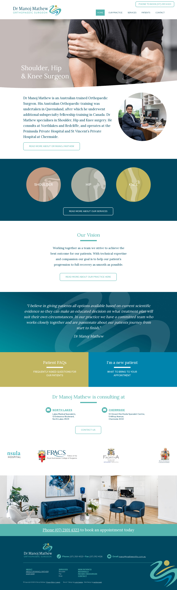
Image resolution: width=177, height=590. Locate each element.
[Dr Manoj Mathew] (37, 10)
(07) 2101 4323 (76, 556)
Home (100, 12)
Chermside (117, 410)
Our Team (30, 574)
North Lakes (62, 410)
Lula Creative (79, 582)
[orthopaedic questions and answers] (44, 369)
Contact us (88, 429)
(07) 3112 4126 (95, 556)
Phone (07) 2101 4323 (61, 529)
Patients (146, 12)
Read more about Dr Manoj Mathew (51, 146)
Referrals (83, 571)
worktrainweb (97, 582)
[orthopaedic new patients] (132, 369)
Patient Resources (87, 574)
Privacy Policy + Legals (53, 582)
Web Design (87, 582)
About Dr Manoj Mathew (37, 571)
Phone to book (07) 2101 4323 (155, 4)
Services (132, 12)
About (29, 569)
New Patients (85, 569)
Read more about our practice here (88, 276)
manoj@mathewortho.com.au (132, 556)
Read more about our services (88, 211)
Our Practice (115, 12)
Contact (160, 12)
